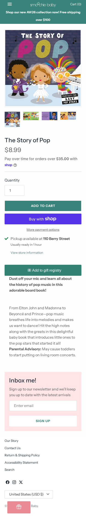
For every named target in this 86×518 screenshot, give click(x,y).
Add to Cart (43, 206)
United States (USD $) (26, 494)
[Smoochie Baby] (43, 4)
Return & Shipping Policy (22, 455)
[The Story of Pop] (12, 120)
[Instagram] (14, 483)
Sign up (43, 421)
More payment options (43, 230)
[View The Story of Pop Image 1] (43, 68)
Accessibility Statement (21, 462)
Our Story (11, 441)
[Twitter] (21, 483)
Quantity (12, 180)
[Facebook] (7, 483)
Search (9, 469)
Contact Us (12, 448)
